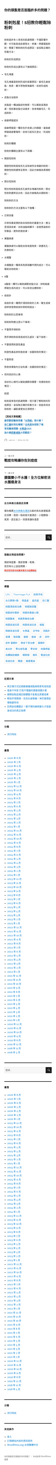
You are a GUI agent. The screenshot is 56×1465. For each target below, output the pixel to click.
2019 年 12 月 (14, 1044)
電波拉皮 (45, 655)
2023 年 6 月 (14, 903)
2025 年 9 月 (14, 794)
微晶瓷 (25, 600)
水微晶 (26, 630)
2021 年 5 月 (13, 1004)
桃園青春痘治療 (26, 618)
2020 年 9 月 (14, 1036)
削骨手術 (38, 594)
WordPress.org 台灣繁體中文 (22, 1444)
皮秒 (47, 637)
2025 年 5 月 (14, 810)
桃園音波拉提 (12, 624)
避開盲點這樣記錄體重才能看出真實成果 (28, 694)
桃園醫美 (10, 618)
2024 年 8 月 (14, 846)
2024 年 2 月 (14, 871)
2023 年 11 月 (14, 883)
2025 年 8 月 (14, 798)
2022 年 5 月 (14, 955)
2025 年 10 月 (14, 790)
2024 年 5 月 (14, 858)
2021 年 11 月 (14, 979)
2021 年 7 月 (13, 996)
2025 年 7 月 (14, 802)
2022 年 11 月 (14, 931)
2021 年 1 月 (13, 1020)
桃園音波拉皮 (29, 624)
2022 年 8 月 (14, 943)
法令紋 (36, 630)
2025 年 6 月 (14, 806)
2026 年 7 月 (14, 762)
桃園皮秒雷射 (12, 612)
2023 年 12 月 (14, 879)
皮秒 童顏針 (11, 643)
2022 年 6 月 (14, 951)
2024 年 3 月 (14, 866)
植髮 (42, 624)
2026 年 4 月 (14, 774)
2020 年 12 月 (14, 1024)
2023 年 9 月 (14, 891)
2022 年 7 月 (14, 947)
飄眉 (20, 661)
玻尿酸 (16, 637)
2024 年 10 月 (14, 838)
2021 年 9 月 (13, 987)
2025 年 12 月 (14, 786)
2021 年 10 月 (14, 983)
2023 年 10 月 (14, 887)
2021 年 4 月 (13, 1008)
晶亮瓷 (35, 600)
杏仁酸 (45, 600)
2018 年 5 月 (13, 1052)
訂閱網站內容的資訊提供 (19, 1440)
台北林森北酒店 (21, 511)
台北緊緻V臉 (12, 600)
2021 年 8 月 (13, 991)
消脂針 (46, 630)
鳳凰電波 (30, 661)
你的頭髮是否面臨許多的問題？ (27, 10)
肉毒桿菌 (45, 649)
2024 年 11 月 (14, 834)
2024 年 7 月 (14, 850)
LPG (7, 594)
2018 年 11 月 (14, 1048)
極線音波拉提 (12, 630)
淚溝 (7, 637)
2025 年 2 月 (14, 822)
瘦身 (33, 637)
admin (12, 440)
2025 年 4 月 (14, 814)
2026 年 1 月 (13, 782)
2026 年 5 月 (14, 770)
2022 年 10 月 (14, 935)
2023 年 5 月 (14, 907)
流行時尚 (11, 734)
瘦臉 (26, 637)
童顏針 (41, 643)
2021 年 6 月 (13, 1000)
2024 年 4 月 (14, 862)
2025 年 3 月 (14, 818)
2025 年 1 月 (13, 826)
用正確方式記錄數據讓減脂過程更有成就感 (29, 686)
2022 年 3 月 (14, 963)
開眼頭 (26, 655)
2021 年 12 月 (14, 975)
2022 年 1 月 (13, 971)
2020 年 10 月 (14, 1032)
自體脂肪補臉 (12, 655)
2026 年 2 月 (14, 778)
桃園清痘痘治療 (13, 606)
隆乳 (35, 655)
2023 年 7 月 (13, 899)
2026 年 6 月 (14, 766)
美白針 (8, 649)
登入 (9, 1436)
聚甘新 (33, 649)
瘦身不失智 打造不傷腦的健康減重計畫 (27, 690)
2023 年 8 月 (14, 895)
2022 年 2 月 (14, 967)
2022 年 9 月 (14, 939)
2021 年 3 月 (13, 1012)
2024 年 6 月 (14, 854)
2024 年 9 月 (14, 842)
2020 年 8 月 (14, 1040)
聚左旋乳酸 (21, 649)
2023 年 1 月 (13, 923)
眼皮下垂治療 (28, 643)
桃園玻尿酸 (30, 606)
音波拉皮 (10, 661)
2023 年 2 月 (14, 919)
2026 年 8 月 (14, 758)
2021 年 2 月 (13, 1016)
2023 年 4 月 (14, 911)
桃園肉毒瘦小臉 (31, 612)
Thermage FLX (21, 594)
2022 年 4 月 (14, 959)
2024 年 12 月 (14, 830)
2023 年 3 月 (13, 915)
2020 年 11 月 (14, 1028)
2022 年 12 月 (14, 927)
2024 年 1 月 (13, 875)
